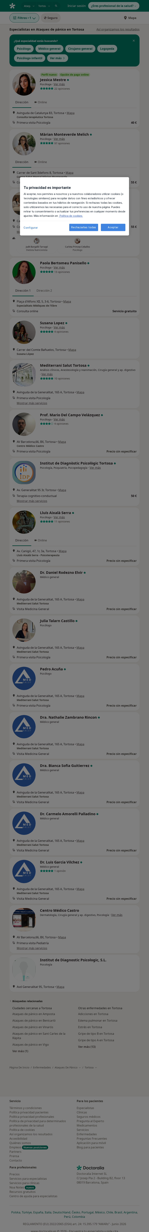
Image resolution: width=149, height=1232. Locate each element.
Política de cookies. (71, 216)
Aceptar (113, 227)
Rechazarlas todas (83, 227)
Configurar (31, 228)
